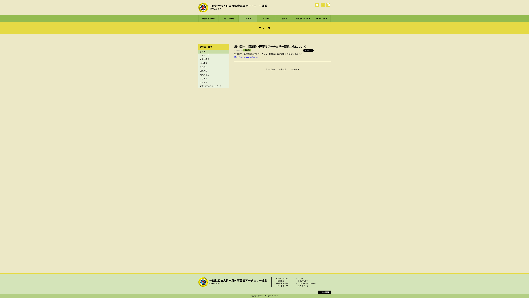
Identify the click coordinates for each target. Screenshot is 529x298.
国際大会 (203, 71)
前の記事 (271, 69)
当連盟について (302, 19)
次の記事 (294, 69)
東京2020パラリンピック (211, 86)
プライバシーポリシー (306, 283)
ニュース (247, 19)
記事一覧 (282, 69)
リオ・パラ (204, 55)
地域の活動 (204, 75)
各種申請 (280, 281)
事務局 (203, 67)
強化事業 (203, 63)
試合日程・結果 (208, 19)
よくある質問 (302, 281)
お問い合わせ (282, 278)
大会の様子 (204, 59)
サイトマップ (282, 286)
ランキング (321, 19)
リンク (300, 278)
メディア (203, 82)
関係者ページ (302, 286)
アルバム (266, 19)
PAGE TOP (325, 292)
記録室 (284, 19)
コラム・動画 (228, 19)
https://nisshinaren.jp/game (246, 57)
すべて (203, 51)
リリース (203, 78)
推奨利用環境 (282, 283)
